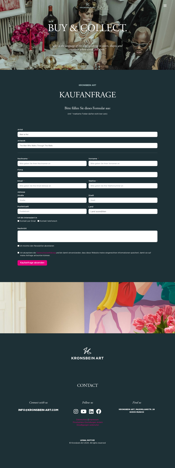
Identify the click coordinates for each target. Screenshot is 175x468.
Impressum (94, 419)
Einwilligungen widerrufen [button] (88, 425)
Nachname (23, 159)
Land (91, 207)
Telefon (92, 181)
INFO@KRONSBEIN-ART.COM (38, 410)
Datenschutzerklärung (46, 253)
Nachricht (22, 228)
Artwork (21, 141)
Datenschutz (81, 419)
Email (20, 181)
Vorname (93, 159)
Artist (20, 129)
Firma (20, 170)
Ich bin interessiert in (27, 218)
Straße (21, 195)
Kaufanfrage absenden (32, 263)
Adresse (21, 192)
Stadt (91, 195)
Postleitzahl (23, 206)
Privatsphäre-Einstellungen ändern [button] (88, 422)
